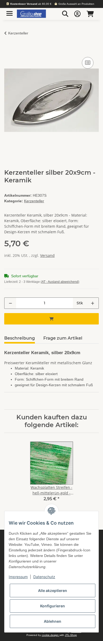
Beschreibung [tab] (19, 338)
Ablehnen (52, 621)
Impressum (18, 576)
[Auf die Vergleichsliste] (87, 63)
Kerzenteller (34, 201)
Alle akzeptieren (52, 590)
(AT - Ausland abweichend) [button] (60, 282)
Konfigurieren (52, 606)
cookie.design (50, 635)
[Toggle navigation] (9, 11)
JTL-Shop (71, 635)
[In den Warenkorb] (8, 50)
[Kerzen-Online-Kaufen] (31, 14)
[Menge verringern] (10, 303)
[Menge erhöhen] (93, 303)
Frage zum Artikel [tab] (62, 338)
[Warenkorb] (90, 13)
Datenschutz (44, 576)
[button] (65, 13)
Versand (47, 255)
